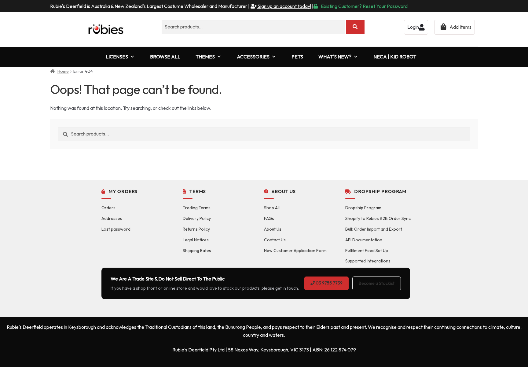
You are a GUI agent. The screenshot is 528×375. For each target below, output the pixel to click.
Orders (108, 207)
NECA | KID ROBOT (394, 57)
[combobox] (253, 27)
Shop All (272, 207)
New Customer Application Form (295, 250)
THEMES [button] (205, 57)
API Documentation (363, 240)
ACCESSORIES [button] (253, 57)
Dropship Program (363, 207)
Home (63, 71)
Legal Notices (196, 240)
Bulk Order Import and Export (373, 229)
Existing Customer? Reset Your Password (364, 6)
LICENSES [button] (117, 57)
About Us (272, 229)
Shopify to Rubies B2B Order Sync (378, 218)
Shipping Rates (197, 250)
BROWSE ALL (165, 57)
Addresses (111, 218)
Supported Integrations (368, 261)
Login (413, 27)
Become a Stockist (376, 283)
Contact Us (275, 240)
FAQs (269, 218)
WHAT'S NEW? (334, 57)
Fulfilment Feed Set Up (366, 250)
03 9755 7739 (329, 283)
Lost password (115, 229)
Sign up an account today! (284, 6)
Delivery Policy (197, 218)
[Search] (355, 27)
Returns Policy (196, 229)
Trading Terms (197, 207)
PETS (297, 57)
